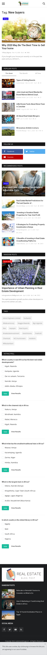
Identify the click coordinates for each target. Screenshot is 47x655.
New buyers (23, 328)
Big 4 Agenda (37, 323)
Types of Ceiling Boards (25, 80)
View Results (16, 393)
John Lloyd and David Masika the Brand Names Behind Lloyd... (29, 93)
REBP (18, 119)
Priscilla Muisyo (21, 131)
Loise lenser (20, 83)
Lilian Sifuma (7, 194)
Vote (5, 393)
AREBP (18, 109)
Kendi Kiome (27, 333)
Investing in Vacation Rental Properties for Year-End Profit (28, 214)
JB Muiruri (19, 218)
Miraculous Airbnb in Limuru (27, 128)
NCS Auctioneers (20, 338)
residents (32, 338)
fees (4, 328)
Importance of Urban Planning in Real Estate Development (22, 290)
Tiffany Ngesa (6, 52)
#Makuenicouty (8, 323)
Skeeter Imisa (21, 97)
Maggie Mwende (24, 323)
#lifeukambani (8, 343)
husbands (27, 318)
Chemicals (6, 338)
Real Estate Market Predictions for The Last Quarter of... (29, 202)
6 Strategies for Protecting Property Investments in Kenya (30, 226)
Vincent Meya (20, 206)
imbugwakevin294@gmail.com (12, 295)
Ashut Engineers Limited (11, 318)
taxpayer (12, 328)
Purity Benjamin (21, 230)
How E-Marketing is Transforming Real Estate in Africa (30, 602)
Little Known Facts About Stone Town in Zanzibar (30, 105)
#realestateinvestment (11, 333)
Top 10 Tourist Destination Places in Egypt (29, 613)
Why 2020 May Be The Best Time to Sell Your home (23, 47)
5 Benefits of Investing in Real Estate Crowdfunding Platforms (30, 239)
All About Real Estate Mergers (28, 116)
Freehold (38, 333)
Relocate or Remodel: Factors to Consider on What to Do (28, 592)
